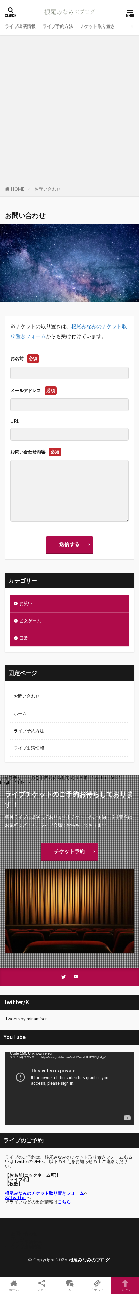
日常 (23, 638)
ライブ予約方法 (58, 26)
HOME (17, 189)
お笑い (25, 603)
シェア (42, 1290)
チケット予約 (69, 851)
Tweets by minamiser (26, 1018)
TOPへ (125, 1289)
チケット (97, 1289)
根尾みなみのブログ (89, 1259)
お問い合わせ (47, 189)
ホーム (20, 713)
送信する (69, 544)
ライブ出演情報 (20, 26)
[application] (69, 1088)
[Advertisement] (69, 112)
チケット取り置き (97, 26)
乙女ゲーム (30, 620)
